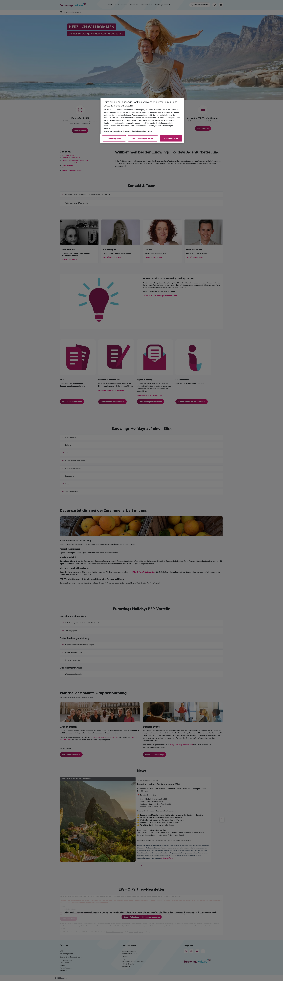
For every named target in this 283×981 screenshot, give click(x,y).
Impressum (127, 131)
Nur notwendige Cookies (142, 139)
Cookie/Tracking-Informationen (142, 131)
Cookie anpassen (114, 139)
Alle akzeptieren (171, 139)
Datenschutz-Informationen (113, 131)
